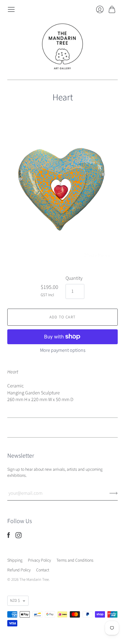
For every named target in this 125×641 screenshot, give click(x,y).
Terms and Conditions (74, 560)
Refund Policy (19, 570)
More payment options (62, 350)
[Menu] (11, 9)
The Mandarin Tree (34, 579)
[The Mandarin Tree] (62, 46)
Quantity (74, 278)
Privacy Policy (39, 560)
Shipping (14, 560)
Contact (42, 570)
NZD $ (15, 600)
